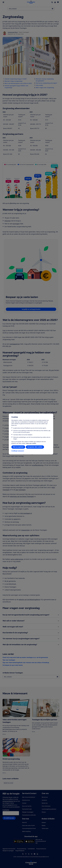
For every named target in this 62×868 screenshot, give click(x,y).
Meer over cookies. (31, 443)
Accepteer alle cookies (34, 447)
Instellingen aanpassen (17, 451)
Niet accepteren (18, 447)
